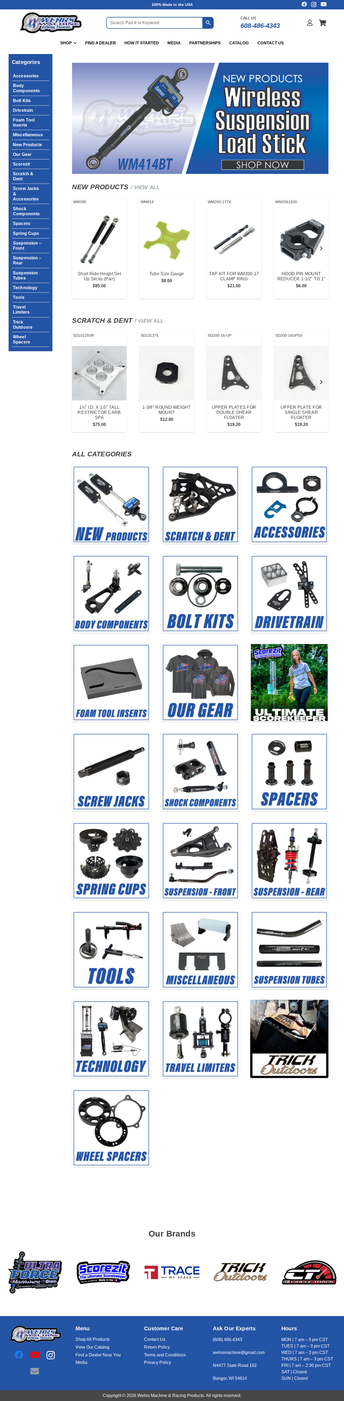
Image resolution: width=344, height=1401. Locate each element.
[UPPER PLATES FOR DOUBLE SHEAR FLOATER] (234, 373)
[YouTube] (324, 4)
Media (81, 1362)
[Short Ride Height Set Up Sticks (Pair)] (99, 239)
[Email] (34, 1371)
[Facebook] (304, 4)
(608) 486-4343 (227, 1339)
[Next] (320, 248)
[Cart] (323, 23)
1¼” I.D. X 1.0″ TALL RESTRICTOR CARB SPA (99, 412)
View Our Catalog (92, 1347)
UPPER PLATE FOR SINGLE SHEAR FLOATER (301, 412)
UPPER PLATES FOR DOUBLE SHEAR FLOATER (234, 412)
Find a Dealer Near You (98, 1355)
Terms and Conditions (165, 1355)
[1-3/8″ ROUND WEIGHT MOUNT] (166, 373)
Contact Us (154, 1339)
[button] (74, 43)
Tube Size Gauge (166, 273)
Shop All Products (93, 1339)
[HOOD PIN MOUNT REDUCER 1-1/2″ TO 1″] (301, 239)
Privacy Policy (157, 1362)
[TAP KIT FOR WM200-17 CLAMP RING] (234, 239)
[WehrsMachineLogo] (50, 23)
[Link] (310, 22)
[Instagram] (313, 5)
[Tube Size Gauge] (166, 239)
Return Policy (157, 1347)
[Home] (111, 504)
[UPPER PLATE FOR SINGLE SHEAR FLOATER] (301, 373)
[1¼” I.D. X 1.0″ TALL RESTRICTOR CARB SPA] (99, 373)
